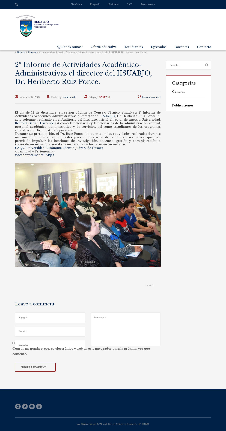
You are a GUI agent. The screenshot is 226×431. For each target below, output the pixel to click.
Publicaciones (182, 105)
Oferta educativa (104, 47)
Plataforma (76, 4)
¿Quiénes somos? (70, 47)
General (105, 97)
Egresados (158, 47)
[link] (108, 116)
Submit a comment (33, 367)
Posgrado (95, 4)
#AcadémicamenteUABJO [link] (34, 155)
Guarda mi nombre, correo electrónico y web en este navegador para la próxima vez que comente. (81, 351)
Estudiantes (134, 47)
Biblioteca (113, 4)
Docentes (181, 47)
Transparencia (148, 4)
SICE (129, 4)
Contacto (204, 47)
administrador (70, 97)
